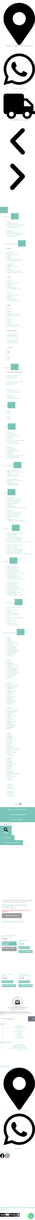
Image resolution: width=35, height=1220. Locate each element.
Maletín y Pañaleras (13, 436)
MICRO (9, 704)
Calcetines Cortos (12, 337)
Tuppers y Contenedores (14, 537)
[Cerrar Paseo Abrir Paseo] (12, 426)
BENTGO (9, 640)
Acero (9, 413)
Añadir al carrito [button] (24, 947)
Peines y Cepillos (12, 377)
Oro (8, 410)
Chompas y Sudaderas (14, 259)
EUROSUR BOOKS (12, 687)
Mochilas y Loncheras (13, 392)
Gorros (9, 389)
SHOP (2, 1024)
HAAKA (9, 689)
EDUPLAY (9, 684)
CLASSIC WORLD (12, 649)
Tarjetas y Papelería (13, 614)
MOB (8, 735)
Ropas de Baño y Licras (14, 289)
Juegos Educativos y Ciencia (15, 573)
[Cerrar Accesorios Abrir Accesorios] (15, 367)
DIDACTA (9, 656)
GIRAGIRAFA (10, 688)
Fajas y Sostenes (12, 227)
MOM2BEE (10, 736)
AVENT (9, 639)
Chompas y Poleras (13, 283)
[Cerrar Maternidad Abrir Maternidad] (15, 216)
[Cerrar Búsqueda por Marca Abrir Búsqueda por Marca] (21, 632)
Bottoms (9, 258)
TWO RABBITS (11, 788)
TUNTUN (9, 787)
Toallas (9, 473)
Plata (8, 412)
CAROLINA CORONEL (13, 643)
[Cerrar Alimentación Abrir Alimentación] (16, 528)
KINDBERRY (10, 700)
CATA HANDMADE (12, 646)
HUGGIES (9, 694)
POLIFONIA (10, 748)
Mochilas (10, 439)
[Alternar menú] (4, 210)
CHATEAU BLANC (12, 647)
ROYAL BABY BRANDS (13, 749)
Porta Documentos (13, 442)
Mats (8, 432)
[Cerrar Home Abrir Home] (11, 492)
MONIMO (9, 738)
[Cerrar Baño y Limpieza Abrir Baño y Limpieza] (17, 465)
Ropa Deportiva (12, 287)
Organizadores (11, 506)
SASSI (9, 753)
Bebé (8, 351)
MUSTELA (9, 740)
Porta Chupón (11, 390)
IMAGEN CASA (11, 697)
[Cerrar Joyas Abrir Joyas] (11, 405)
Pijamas (9, 253)
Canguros (10, 437)
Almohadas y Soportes (14, 226)
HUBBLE (9, 692)
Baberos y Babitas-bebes (15, 260)
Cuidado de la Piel (12, 223)
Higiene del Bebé (12, 470)
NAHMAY (9, 743)
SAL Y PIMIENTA (11, 752)
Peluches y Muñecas (13, 570)
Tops (8, 256)
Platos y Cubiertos (12, 534)
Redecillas (10, 378)
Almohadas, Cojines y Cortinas (16, 507)
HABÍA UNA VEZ (11, 691)
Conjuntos (10, 252)
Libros (9, 609)
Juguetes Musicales (13, 567)
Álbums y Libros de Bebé (14, 607)
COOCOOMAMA (12, 651)
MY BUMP (10, 742)
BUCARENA (10, 641)
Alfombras (10, 497)
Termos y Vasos (12, 536)
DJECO (9, 682)
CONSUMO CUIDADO (13, 650)
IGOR (8, 695)
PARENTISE (10, 746)
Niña (8, 352)
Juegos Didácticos (12, 577)
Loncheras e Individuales (14, 539)
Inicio (3, 900)
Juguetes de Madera (13, 571)
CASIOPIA (10, 644)
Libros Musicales (12, 610)
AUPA (8, 637)
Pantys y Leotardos (13, 334)
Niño (8, 353)
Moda (9, 221)
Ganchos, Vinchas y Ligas (14, 375)
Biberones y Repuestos (14, 540)
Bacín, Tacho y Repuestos (15, 472)
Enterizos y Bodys (12, 255)
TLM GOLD (10, 784)
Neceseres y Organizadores (15, 440)
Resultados (7, 837)
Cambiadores (11, 434)
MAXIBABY (10, 702)
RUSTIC (9, 750)
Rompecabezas (12, 569)
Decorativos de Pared (14, 499)
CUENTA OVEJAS (12, 653)
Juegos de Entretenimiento (15, 579)
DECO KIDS (10, 654)
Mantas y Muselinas (13, 503)
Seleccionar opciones (6, 943)
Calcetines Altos (12, 335)
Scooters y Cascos (13, 566)
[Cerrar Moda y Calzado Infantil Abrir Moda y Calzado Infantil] (22, 243)
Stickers (9, 612)
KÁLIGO (9, 698)
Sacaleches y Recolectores (15, 224)
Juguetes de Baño (12, 474)
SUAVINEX (10, 755)
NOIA (8, 745)
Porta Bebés (11, 433)
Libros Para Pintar (12, 613)
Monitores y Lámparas (14, 500)
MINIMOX (9, 733)
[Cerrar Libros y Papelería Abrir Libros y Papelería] (18, 602)
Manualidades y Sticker (14, 576)
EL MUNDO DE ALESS (12, 685)
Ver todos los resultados (11, 843)
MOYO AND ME (11, 739)
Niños (21, 900)
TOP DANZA (10, 786)
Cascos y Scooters (13, 443)
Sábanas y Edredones (14, 502)
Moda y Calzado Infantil (12, 900)
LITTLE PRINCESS (11, 701)
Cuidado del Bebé (12, 476)
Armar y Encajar (12, 574)
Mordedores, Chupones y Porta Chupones (20, 542)
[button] (17, 141)
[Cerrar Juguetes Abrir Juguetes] (13, 561)
